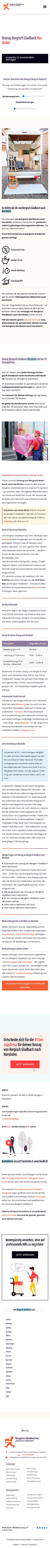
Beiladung (8, 521)
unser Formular (9, 1215)
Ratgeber (16, 1544)
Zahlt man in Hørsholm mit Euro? (19, 904)
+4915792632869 (10, 1119)
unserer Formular (32, 319)
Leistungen (40, 1196)
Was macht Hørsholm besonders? (20, 907)
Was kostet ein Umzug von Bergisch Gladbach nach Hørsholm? (25, 865)
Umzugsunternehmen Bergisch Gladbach (20, 1539)
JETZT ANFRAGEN (25, 1254)
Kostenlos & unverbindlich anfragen (20, 58)
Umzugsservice (12, 1490)
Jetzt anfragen (25, 1064)
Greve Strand (21, 934)
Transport (19, 711)
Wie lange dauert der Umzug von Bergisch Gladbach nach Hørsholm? (23, 894)
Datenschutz (33, 1544)
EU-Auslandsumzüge (23, 973)
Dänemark (33, 475)
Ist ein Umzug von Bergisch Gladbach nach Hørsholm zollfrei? (23, 900)
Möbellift (25, 722)
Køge (31, 934)
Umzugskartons (27, 730)
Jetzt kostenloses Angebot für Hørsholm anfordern (25, 985)
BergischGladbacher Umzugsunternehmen (15, 475)
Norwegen (12, 962)
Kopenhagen (8, 934)
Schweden (27, 962)
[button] (45, 6)
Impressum (24, 1544)
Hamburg (6, 539)
